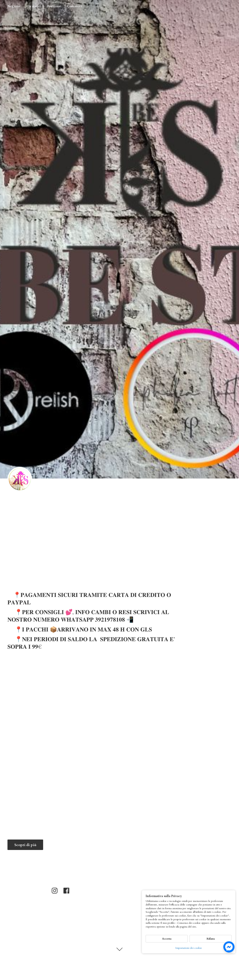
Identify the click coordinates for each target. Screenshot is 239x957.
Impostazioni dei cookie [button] (188, 948)
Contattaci (74, 6)
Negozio (13, 6)
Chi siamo (33, 6)
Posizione (54, 6)
